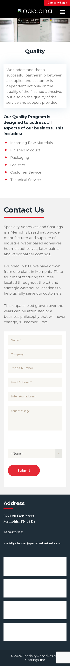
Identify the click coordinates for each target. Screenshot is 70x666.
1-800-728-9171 (14, 532)
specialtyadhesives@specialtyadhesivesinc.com (32, 543)
